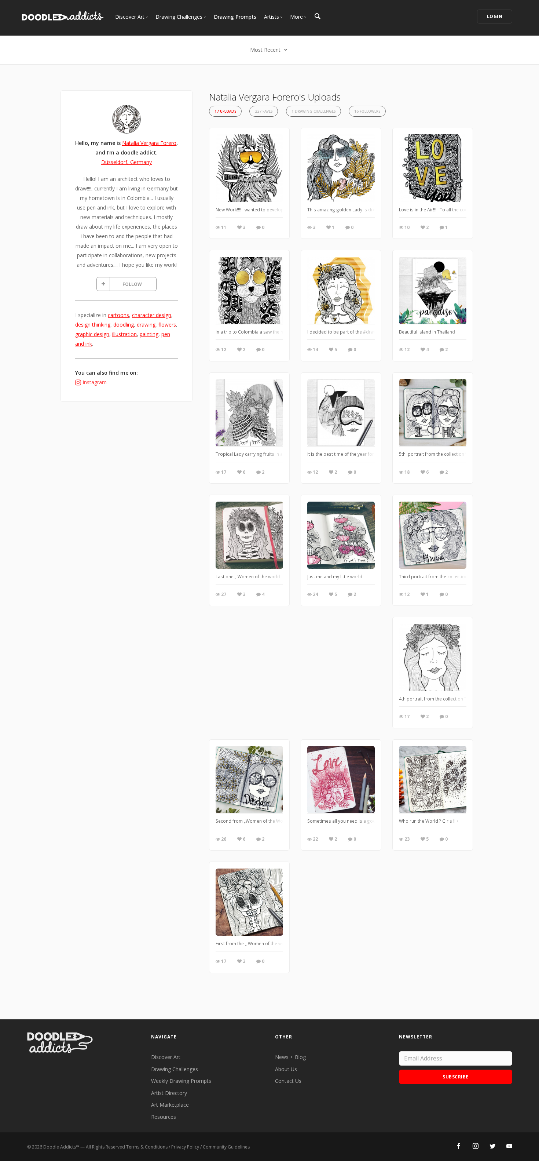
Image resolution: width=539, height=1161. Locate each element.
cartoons (118, 315)
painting (149, 334)
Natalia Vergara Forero (149, 142)
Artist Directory (169, 1092)
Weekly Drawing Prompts (181, 1080)
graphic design (92, 334)
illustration (124, 334)
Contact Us (288, 1080)
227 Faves (263, 111)
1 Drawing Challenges (314, 111)
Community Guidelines (226, 1147)
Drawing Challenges (174, 1069)
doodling (123, 324)
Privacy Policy (185, 1147)
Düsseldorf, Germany (126, 162)
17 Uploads (225, 111)
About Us (286, 1069)
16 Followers (367, 111)
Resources (163, 1116)
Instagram (94, 382)
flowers (167, 324)
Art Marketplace (170, 1104)
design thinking (92, 324)
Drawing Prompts (235, 16)
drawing (146, 324)
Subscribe (456, 1077)
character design (151, 315)
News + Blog (290, 1056)
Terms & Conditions (147, 1147)
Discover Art (165, 1056)
